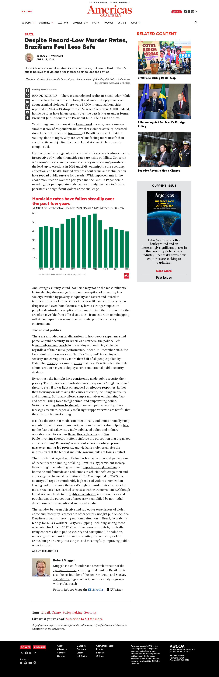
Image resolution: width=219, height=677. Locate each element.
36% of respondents (59, 129)
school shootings (98, 443)
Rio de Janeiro (87, 434)
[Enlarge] (126, 197)
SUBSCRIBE (27, 11)
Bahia (72, 434)
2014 (72, 166)
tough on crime (117, 383)
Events (96, 23)
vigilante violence (92, 447)
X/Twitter (116, 589)
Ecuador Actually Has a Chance (159, 170)
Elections (63, 23)
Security (90, 612)
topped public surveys (54, 175)
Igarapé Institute (64, 570)
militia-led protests (60, 447)
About (60, 646)
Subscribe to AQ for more (84, 619)
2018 (84, 166)
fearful (119, 410)
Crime (56, 612)
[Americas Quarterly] (109, 11)
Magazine (82, 646)
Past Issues (164, 277)
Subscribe (39, 647)
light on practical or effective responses (88, 387)
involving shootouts (54, 438)
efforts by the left (67, 405)
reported (38, 109)
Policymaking (72, 612)
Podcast (108, 23)
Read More (164, 271)
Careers (61, 656)
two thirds (75, 133)
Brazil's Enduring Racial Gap (157, 78)
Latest (80, 652)
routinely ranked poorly (51, 345)
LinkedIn (97, 589)
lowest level (84, 124)
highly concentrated (82, 494)
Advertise (62, 649)
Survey (52, 363)
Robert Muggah (51, 55)
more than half (79, 359)
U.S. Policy (82, 656)
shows (78, 363)
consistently (81, 378)
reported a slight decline (100, 467)
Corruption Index (104, 646)
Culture (122, 23)
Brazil (29, 34)
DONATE (176, 12)
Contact (61, 652)
